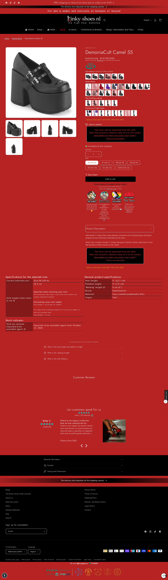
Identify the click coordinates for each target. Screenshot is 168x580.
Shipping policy (61, 560)
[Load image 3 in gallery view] (49, 128)
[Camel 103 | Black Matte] (121, 76)
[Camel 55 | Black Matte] (101, 76)
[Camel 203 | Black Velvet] (134, 87)
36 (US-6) (92, 163)
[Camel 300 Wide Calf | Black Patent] (114, 113)
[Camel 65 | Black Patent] (114, 93)
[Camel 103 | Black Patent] (114, 76)
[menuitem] (29, 29)
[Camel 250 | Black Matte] (101, 103)
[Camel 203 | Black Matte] (140, 87)
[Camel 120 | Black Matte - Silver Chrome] (95, 103)
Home (7, 38)
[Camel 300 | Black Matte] (108, 113)
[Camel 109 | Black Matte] (88, 76)
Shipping (100, 60)
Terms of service (49, 560)
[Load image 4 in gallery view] (67, 128)
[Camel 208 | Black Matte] (101, 93)
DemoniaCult (17, 38)
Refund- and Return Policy (95, 502)
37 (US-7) (106, 163)
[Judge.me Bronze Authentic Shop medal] (98, 572)
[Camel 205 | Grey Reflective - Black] (95, 93)
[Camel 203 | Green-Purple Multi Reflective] (114, 87)
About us (9, 498)
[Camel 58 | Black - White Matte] (108, 76)
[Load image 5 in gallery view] (14, 146)
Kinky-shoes (15, 560)
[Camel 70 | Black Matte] (121, 93)
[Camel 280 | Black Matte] (114, 103)
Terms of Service (91, 494)
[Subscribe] (44, 531)
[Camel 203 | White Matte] (88, 87)
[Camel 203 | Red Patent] (101, 87)
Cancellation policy (100, 560)
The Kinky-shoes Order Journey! (18, 494)
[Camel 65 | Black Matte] (108, 93)
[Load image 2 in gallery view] (32, 128)
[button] (104, 20)
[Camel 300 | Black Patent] (101, 113)
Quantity (88, 150)
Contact (88, 510)
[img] (84, 412)
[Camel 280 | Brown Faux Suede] (108, 103)
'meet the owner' (111, 189)
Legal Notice (90, 506)
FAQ (7, 514)
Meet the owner (12, 502)
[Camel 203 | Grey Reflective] (121, 87)
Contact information (74, 560)
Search (8, 518)
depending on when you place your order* (115, 137)
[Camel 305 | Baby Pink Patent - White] (127, 113)
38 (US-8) (120, 163)
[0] (164, 576)
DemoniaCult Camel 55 (34, 38)
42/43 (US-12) (124, 168)
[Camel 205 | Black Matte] (88, 93)
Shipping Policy (91, 498)
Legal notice (87, 560)
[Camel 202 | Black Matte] (147, 87)
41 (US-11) (107, 168)
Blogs (8, 490)
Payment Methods (13, 510)
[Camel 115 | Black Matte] (88, 103)
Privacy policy (37, 560)
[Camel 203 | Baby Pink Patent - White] (95, 87)
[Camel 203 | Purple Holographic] (108, 87)
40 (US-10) (92, 168)
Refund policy (26, 560)
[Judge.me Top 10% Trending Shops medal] (117, 572)
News (8, 506)
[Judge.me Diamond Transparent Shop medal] (78, 572)
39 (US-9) (134, 163)
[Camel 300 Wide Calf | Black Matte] (121, 113)
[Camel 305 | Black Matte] (134, 113)
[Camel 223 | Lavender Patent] (95, 113)
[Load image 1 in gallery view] (14, 128)
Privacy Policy (90, 490)
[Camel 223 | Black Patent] (88, 113)
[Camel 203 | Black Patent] (127, 87)
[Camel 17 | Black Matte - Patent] (95, 76)
